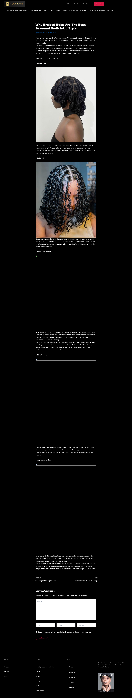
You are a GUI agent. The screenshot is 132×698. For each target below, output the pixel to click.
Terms (37, 685)
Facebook (72, 677)
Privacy (38, 681)
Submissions (9, 10)
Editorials (18, 10)
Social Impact (40, 690)
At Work (68, 4)
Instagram (72, 672)
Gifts (5, 676)
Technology (83, 10)
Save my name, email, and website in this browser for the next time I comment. (64, 632)
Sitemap (6, 671)
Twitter (71, 667)
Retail (65, 10)
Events (51, 10)
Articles (6, 667)
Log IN (85, 4)
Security (38, 676)
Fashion (58, 10)
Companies (34, 10)
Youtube (71, 682)
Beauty (25, 10)
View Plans (77, 4)
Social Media (93, 10)
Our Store (110, 10)
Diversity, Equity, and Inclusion (45, 667)
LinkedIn (72, 687)
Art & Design (43, 10)
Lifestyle (102, 10)
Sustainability (73, 10)
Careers (38, 671)
